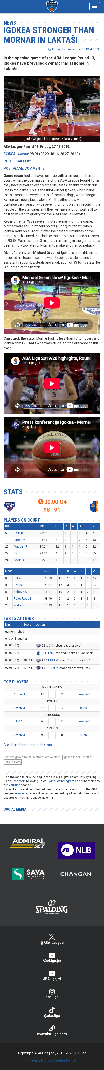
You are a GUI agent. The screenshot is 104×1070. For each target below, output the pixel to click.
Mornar (23, 154)
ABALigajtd (52, 979)
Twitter (51, 781)
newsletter (21, 793)
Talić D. (18, 533)
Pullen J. (19, 578)
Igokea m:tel (71, 757)
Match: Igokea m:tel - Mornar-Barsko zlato (32, 757)
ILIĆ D (49, 645)
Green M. (20, 540)
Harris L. (19, 585)
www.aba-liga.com (52, 1034)
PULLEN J (48, 653)
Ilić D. (17, 553)
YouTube (14, 785)
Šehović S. (20, 591)
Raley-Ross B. (23, 598)
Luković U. (84, 694)
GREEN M (52, 660)
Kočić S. (19, 560)
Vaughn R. (21, 546)
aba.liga (52, 997)
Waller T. (19, 605)
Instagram (67, 781)
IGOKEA (9, 154)
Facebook (18, 781)
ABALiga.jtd (52, 961)
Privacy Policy (39, 1060)
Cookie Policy (64, 1060)
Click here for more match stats (28, 745)
